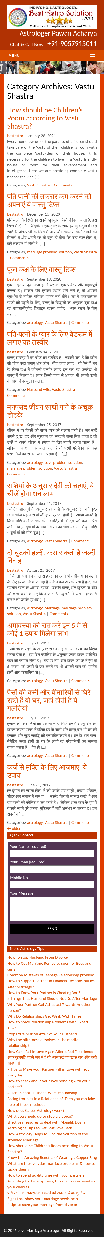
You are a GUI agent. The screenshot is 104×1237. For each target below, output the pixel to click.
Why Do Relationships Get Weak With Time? (44, 1016)
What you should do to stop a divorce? (40, 1117)
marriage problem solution (49, 252)
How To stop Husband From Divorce (37, 958)
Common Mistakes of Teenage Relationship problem (50, 975)
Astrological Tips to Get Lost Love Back (39, 1128)
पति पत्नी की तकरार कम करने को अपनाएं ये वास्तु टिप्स (46, 1193)
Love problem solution (63, 463)
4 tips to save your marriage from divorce (42, 1205)
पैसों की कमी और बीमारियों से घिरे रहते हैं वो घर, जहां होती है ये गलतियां (48, 701)
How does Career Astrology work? (36, 1111)
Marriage (52, 608)
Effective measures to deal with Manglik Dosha (46, 1122)
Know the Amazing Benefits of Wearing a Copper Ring (52, 1158)
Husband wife (38, 390)
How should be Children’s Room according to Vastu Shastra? (44, 118)
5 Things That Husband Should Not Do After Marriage (52, 999)
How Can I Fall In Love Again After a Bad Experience (50, 1052)
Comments (63, 185)
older (14, 829)
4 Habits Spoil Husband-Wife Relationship (42, 1093)
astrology (35, 323)
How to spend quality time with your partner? (46, 1175)
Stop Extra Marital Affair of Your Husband (42, 1034)
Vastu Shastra (38, 185)
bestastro (15, 136)
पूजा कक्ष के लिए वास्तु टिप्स (41, 270)
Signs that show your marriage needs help (42, 1199)
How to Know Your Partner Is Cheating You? (43, 993)
